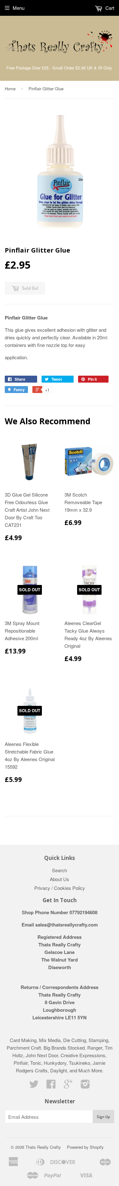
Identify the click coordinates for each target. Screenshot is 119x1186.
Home (10, 89)
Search (59, 870)
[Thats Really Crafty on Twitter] (34, 1085)
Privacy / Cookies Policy (59, 888)
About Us (59, 879)
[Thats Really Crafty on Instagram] (85, 1085)
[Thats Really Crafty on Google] (68, 1085)
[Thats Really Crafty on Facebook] (51, 1085)
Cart (109, 7)
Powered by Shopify (85, 1147)
